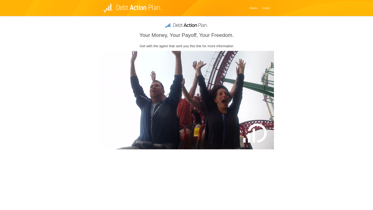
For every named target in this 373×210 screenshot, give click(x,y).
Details (253, 8)
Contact (266, 8)
